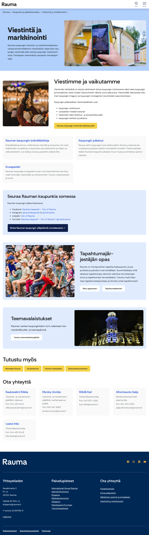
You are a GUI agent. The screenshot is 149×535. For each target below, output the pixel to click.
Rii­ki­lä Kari (85, 392)
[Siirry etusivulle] (9, 4)
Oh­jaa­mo (56, 501)
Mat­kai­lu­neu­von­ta (60, 498)
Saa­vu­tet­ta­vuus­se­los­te (77, 368)
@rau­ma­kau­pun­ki (31, 212)
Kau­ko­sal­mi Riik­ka (17, 392)
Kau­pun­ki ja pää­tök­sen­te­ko (26, 12)
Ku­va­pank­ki (13, 167)
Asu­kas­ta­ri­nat (33, 368)
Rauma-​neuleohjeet (53, 368)
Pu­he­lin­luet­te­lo (107, 488)
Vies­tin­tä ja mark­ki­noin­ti (111, 501)
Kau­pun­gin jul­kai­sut (91, 140)
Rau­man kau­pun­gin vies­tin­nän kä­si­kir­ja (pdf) (75, 126)
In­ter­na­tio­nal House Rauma (65, 488)
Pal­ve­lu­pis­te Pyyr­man (62, 505)
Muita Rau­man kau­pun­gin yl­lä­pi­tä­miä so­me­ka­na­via (36, 227)
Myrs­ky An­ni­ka (51, 392)
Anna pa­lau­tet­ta (108, 493)
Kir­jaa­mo (56, 495)
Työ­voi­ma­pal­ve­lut (60, 508)
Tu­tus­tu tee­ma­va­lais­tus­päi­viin (26, 337)
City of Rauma (28, 216)
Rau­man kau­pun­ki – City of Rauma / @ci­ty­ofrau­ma (45, 219)
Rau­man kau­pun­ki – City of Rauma (39, 209)
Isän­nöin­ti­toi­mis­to (60, 491)
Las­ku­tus (7, 516)
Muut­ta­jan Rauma (12, 368)
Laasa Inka (12, 423)
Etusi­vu (6, 12)
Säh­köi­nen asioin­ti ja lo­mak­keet (115, 497)
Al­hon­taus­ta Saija (127, 392)
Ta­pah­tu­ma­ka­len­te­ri (113, 288)
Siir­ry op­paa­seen (90, 288)
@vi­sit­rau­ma (48, 212)
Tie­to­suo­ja (46, 531)
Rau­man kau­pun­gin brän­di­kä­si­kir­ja (27, 140)
